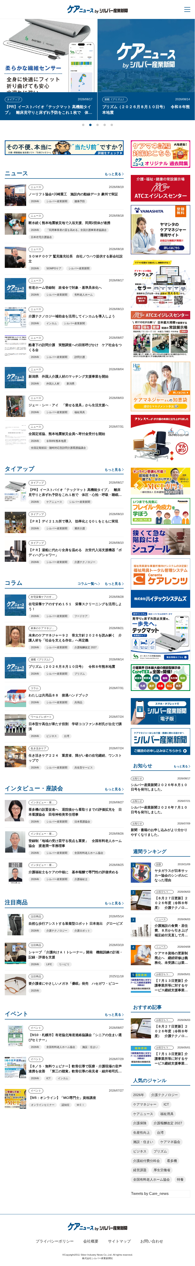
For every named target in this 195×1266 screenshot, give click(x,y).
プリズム (79, 673)
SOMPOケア (53, 268)
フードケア (81, 616)
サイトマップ (119, 1241)
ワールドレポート (41, 716)
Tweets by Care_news (150, 1194)
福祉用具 (79, 412)
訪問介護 (79, 357)
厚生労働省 (162, 1170)
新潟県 (70, 383)
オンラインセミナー (42, 1104)
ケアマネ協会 (170, 1142)
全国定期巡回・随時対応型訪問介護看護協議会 (58, 447)
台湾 (66, 736)
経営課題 (139, 1170)
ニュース (36, 187)
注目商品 (36, 916)
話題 (158, 864)
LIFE (49, 964)
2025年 (35, 990)
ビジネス (51, 736)
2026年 (35, 201)
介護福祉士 (81, 879)
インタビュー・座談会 (44, 802)
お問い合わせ (151, 1241)
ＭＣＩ (80, 1104)
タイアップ (144, 99)
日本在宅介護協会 (41, 237)
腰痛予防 (79, 201)
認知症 (65, 1104)
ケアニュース (54, 501)
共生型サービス (83, 767)
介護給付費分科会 (146, 1161)
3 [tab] (97, 125)
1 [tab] (83, 125)
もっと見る (113, 174)
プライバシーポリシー (55, 1241)
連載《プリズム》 (50, 99)
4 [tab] (104, 125)
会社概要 (90, 1241)
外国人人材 (52, 383)
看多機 (172, 1161)
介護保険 (139, 1123)
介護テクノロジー (84, 562)
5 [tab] (112, 125)
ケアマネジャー (144, 1104)
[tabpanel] (82, 69)
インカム (51, 323)
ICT (48, 1078)
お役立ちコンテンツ (165, 892)
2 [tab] (90, 125)
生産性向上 (141, 1132)
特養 (180, 1179)
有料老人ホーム (83, 294)
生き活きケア (38, 748)
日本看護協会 (82, 821)
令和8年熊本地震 (56, 440)
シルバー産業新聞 (56, 201)
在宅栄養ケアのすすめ (44, 596)
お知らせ (137, 778)
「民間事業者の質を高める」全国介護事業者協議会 (76, 230)
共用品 (78, 702)
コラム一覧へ (88, 583)
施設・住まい (90, 1047)
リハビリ (64, 964)
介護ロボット (82, 930)
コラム (35, 688)
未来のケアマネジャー (44, 628)
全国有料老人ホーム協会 (88, 852)
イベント (36, 1027)
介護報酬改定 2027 (85, 647)
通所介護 (79, 528)
